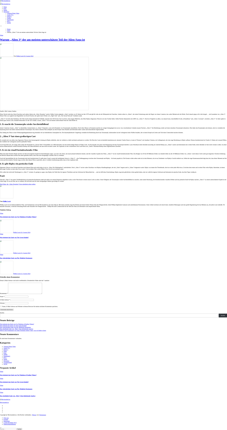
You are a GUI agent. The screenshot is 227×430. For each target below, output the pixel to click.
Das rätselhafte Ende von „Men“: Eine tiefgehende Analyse (16, 329)
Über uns (6, 418)
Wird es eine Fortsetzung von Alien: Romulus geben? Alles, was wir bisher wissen (23, 330)
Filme (5, 7)
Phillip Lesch (20, 56)
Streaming (6, 11)
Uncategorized (8, 362)
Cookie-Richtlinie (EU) (10, 422)
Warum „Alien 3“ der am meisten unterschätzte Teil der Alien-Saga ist (42, 39)
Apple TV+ (10, 15)
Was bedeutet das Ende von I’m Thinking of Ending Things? (18, 217)
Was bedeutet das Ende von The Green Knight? (14, 237)
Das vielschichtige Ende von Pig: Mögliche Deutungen (16, 258)
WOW (9, 23)
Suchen (2, 313)
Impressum (7, 421)
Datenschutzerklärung (10, 424)
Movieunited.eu (4, 402)
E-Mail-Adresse (5, 300)
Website (2, 303)
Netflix (9, 18)
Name (2, 296)
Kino (5, 8)
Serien (5, 10)
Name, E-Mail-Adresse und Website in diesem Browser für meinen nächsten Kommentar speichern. (30, 306)
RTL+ (9, 21)
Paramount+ (10, 19)
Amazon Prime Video (13, 13)
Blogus (34, 415)
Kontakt (6, 419)
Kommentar (4, 293)
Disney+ (9, 16)
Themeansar (42, 415)
